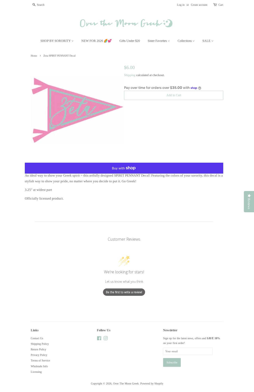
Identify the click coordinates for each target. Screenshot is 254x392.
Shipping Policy (40, 343)
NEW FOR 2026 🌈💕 (96, 40)
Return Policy (38, 349)
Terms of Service (40, 360)
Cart (220, 4)
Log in (181, 4)
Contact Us (37, 338)
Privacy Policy (39, 354)
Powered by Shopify (151, 383)
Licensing (36, 371)
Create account (199, 4)
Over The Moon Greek (126, 383)
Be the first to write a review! (124, 292)
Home (34, 55)
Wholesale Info (39, 366)
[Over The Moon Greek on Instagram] (105, 339)
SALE (206, 40)
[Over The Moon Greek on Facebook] (99, 339)
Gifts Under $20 (129, 40)
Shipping (129, 75)
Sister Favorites (158, 40)
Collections (185, 40)
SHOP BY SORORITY (55, 40)
